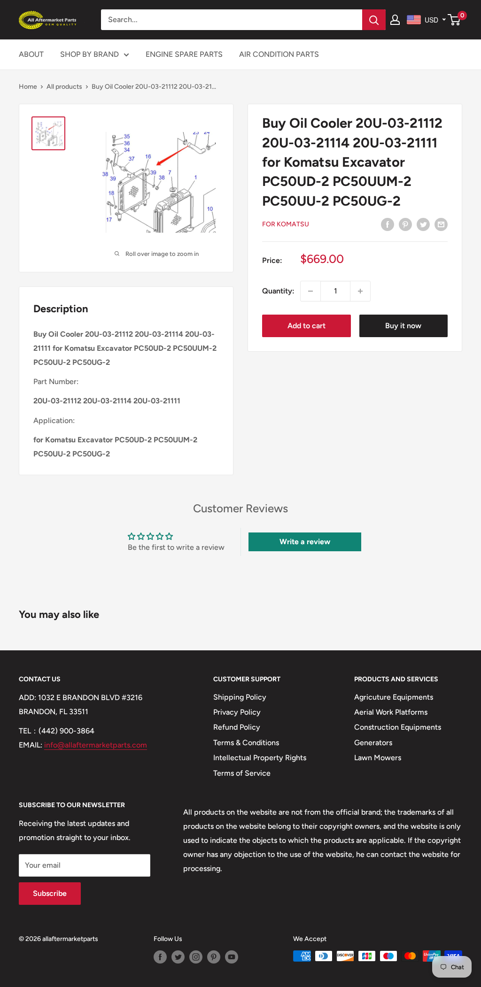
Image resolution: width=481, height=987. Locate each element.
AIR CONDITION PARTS (279, 54)
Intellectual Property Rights (259, 757)
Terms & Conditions (246, 742)
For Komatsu (285, 224)
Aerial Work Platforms (390, 712)
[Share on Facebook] (387, 224)
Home (28, 87)
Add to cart (306, 325)
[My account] (395, 20)
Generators (373, 742)
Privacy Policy (237, 712)
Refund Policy (236, 727)
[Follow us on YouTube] (231, 957)
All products (64, 87)
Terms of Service (242, 773)
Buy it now (403, 325)
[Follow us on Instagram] (195, 957)
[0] (454, 19)
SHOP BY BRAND (89, 54)
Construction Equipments (397, 727)
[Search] (374, 19)
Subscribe (50, 893)
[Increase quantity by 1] (360, 291)
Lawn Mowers (377, 757)
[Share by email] (441, 224)
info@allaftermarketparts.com (95, 744)
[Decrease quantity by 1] (310, 291)
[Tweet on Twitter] (423, 224)
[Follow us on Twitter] (178, 957)
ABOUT (31, 54)
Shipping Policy (239, 697)
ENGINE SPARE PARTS (184, 54)
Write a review (304, 541)
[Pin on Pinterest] (405, 224)
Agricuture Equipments (393, 697)
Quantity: (278, 290)
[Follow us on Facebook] (160, 957)
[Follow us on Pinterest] (213, 957)
